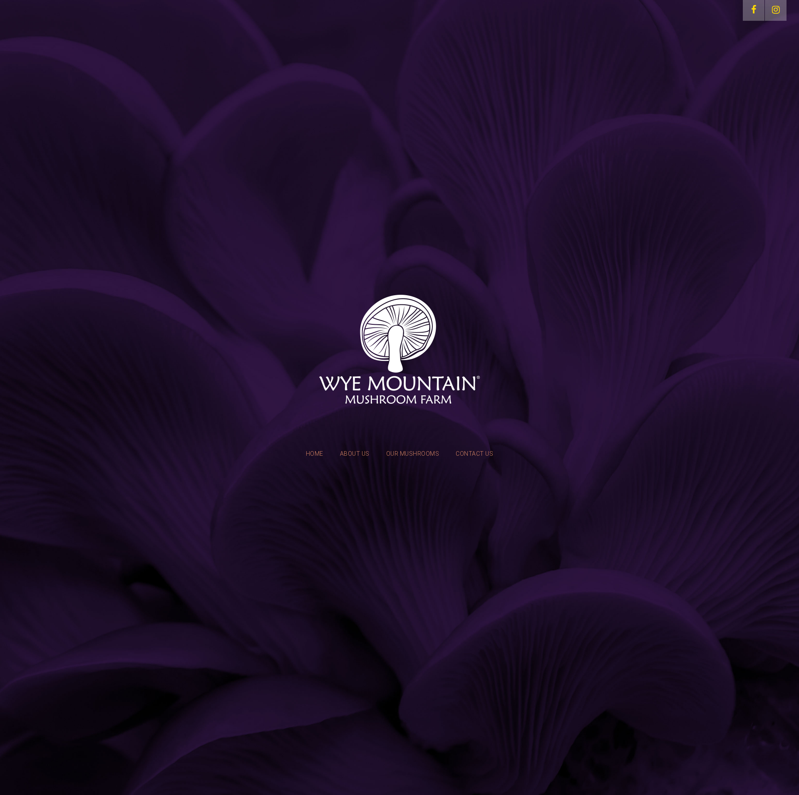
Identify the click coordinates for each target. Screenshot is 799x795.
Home (314, 453)
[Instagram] (775, 10)
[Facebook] (753, 10)
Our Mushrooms (412, 453)
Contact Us (474, 453)
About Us (355, 453)
